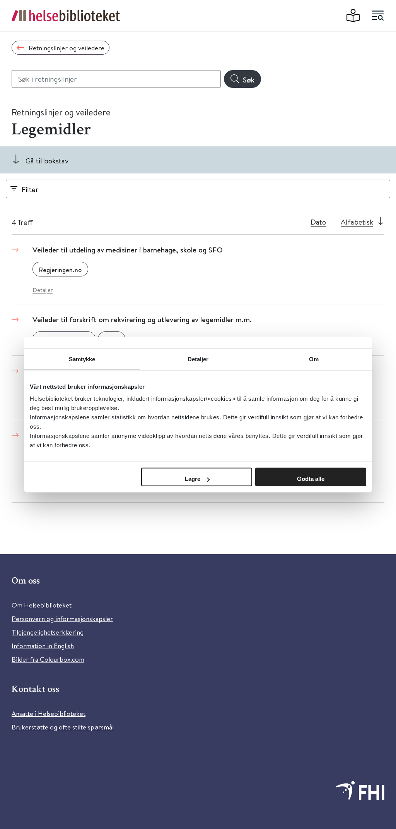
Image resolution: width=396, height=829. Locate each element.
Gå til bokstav (47, 160)
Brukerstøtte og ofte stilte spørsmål (63, 727)
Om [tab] (314, 358)
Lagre (192, 478)
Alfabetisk (357, 222)
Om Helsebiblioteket (42, 605)
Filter (30, 189)
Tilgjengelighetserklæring (48, 632)
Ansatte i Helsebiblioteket (48, 713)
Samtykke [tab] (82, 358)
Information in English (43, 645)
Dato (318, 222)
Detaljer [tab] (198, 358)
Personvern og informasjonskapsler (62, 618)
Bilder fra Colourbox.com (48, 659)
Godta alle (310, 478)
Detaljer (42, 289)
